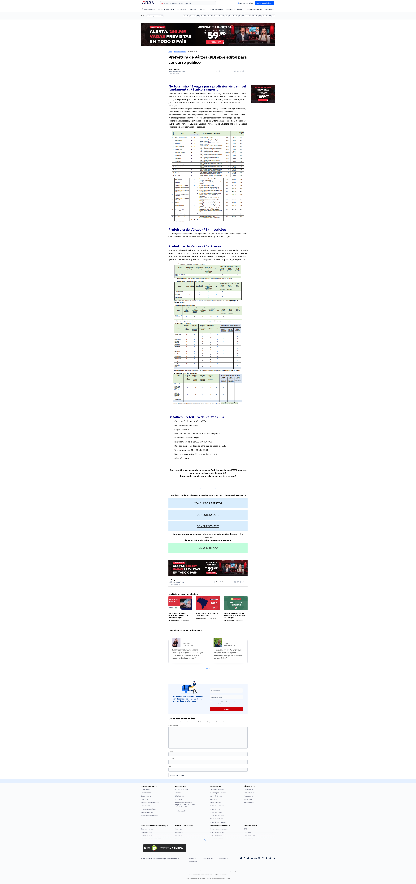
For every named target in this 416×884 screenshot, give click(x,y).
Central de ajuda (182, 789)
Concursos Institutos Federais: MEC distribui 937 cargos (234, 615)
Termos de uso (208, 858)
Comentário (173, 725)
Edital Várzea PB (181, 458)
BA (198, 15)
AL (187, 15)
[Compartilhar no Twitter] (237, 71)
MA (215, 15)
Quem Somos (145, 789)
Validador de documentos (150, 802)
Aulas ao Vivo (248, 796)
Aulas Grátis (248, 799)
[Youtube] (255, 858)
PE (236, 15)
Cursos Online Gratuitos (218, 822)
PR (243, 15)
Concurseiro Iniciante (234, 9)
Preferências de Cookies (149, 815)
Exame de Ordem (216, 796)
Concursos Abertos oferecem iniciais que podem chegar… (178, 615)
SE (266, 15)
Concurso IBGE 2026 (166, 9)
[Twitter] (270, 858)
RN (250, 15)
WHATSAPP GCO (208, 548)
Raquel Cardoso (201, 618)
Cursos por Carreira (216, 809)
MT (226, 15)
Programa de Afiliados (148, 809)
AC (184, 15)
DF (205, 15)
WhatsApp (180, 796)
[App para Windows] (241, 858)
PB (233, 15)
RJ (246, 15)
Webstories (269, 9)
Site (169, 766)
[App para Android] (252, 858)
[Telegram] (274, 858)
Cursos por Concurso (217, 806)
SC (263, 15)
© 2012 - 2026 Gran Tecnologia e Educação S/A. (160, 859)
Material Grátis (249, 793)
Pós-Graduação (215, 802)
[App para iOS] (248, 858)
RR (256, 15)
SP (270, 15)
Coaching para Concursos (218, 793)
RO (253, 15)
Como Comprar (146, 796)
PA (230, 15)
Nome (171, 751)
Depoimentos (248, 789)
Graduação (213, 799)
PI (239, 15)
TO (273, 15)
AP (194, 15)
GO (212, 15)
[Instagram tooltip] (259, 858)
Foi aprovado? (184, 812)
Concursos (181, 9)
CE (201, 15)
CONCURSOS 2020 (208, 526)
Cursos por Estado (216, 812)
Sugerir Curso (249, 802)
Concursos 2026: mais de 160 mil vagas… (207, 614)
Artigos (202, 9)
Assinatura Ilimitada (264, 3)
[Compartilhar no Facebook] (235, 71)
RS (260, 15)
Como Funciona (146, 793)
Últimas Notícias (148, 9)
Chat (178, 793)
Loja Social (144, 799)
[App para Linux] (244, 858)
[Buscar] (162, 4)
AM (191, 15)
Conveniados (145, 806)
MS (223, 15)
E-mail (171, 759)
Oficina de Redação (216, 819)
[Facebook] (267, 858)
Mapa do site (223, 858)
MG (219, 15)
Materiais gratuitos (253, 9)
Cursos (192, 9)
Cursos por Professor (217, 815)
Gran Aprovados (216, 9)
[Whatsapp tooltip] (263, 858)
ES (208, 15)
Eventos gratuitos (246, 3)
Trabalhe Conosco (147, 812)
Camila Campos (173, 620)
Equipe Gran (175, 69)
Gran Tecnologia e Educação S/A (194, 871)
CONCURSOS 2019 (208, 515)
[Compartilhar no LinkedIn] (240, 71)
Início (170, 52)
